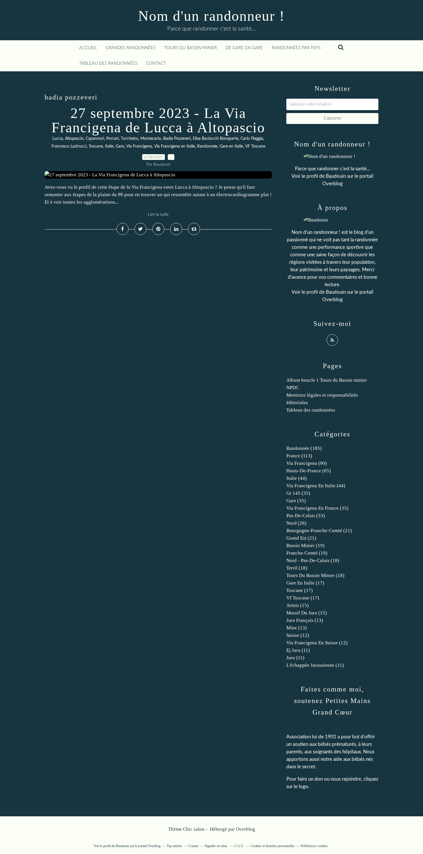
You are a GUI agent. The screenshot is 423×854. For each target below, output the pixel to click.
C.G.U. (239, 846)
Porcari (112, 139)
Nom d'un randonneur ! (211, 16)
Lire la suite (158, 214)
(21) (319, 530)
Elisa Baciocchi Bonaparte (215, 139)
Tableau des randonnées (108, 63)
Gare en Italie (231, 146)
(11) (298, 650)
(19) (305, 545)
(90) (306, 463)
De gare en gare (244, 48)
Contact (156, 63)
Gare (120, 146)
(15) (297, 605)
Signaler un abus (216, 846)
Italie (109, 146)
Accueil (88, 48)
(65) (308, 470)
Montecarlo (150, 139)
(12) (297, 635)
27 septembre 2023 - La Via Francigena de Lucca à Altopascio (158, 120)
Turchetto (129, 139)
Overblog (245, 829)
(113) (299, 455)
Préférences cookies (314, 846)
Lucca (57, 139)
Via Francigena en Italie (174, 146)
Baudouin (336, 176)
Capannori (95, 139)
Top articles (174, 846)
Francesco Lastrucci (69, 146)
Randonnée (207, 146)
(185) (304, 448)
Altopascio (74, 139)
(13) (304, 620)
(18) (312, 560)
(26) (296, 523)
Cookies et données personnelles (272, 846)
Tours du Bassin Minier (190, 48)
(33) (305, 515)
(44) (296, 478)
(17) (305, 583)
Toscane (96, 146)
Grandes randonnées (131, 48)
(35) (298, 493)
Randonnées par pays (296, 48)
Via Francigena (139, 146)
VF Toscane (255, 146)
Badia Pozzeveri (176, 139)
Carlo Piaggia (252, 139)
